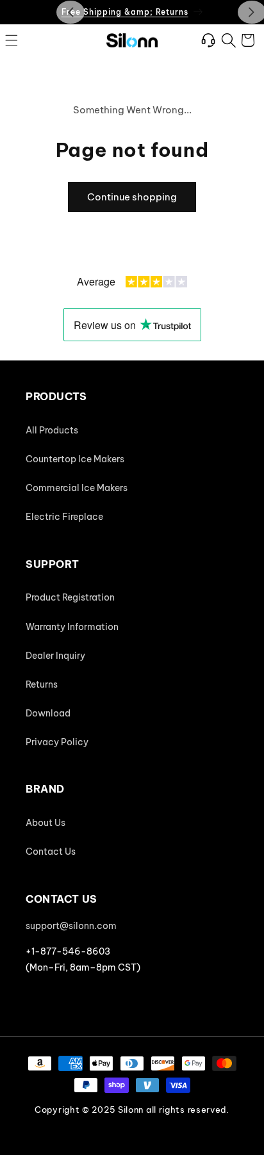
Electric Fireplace (64, 516)
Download (48, 713)
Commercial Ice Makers (77, 488)
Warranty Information (72, 627)
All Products (52, 430)
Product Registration (70, 597)
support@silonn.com (71, 926)
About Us (45, 822)
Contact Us (51, 851)
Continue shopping (132, 197)
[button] (11, 40)
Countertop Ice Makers (75, 459)
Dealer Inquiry (55, 655)
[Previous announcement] (70, 12)
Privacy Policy (57, 742)
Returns (42, 684)
